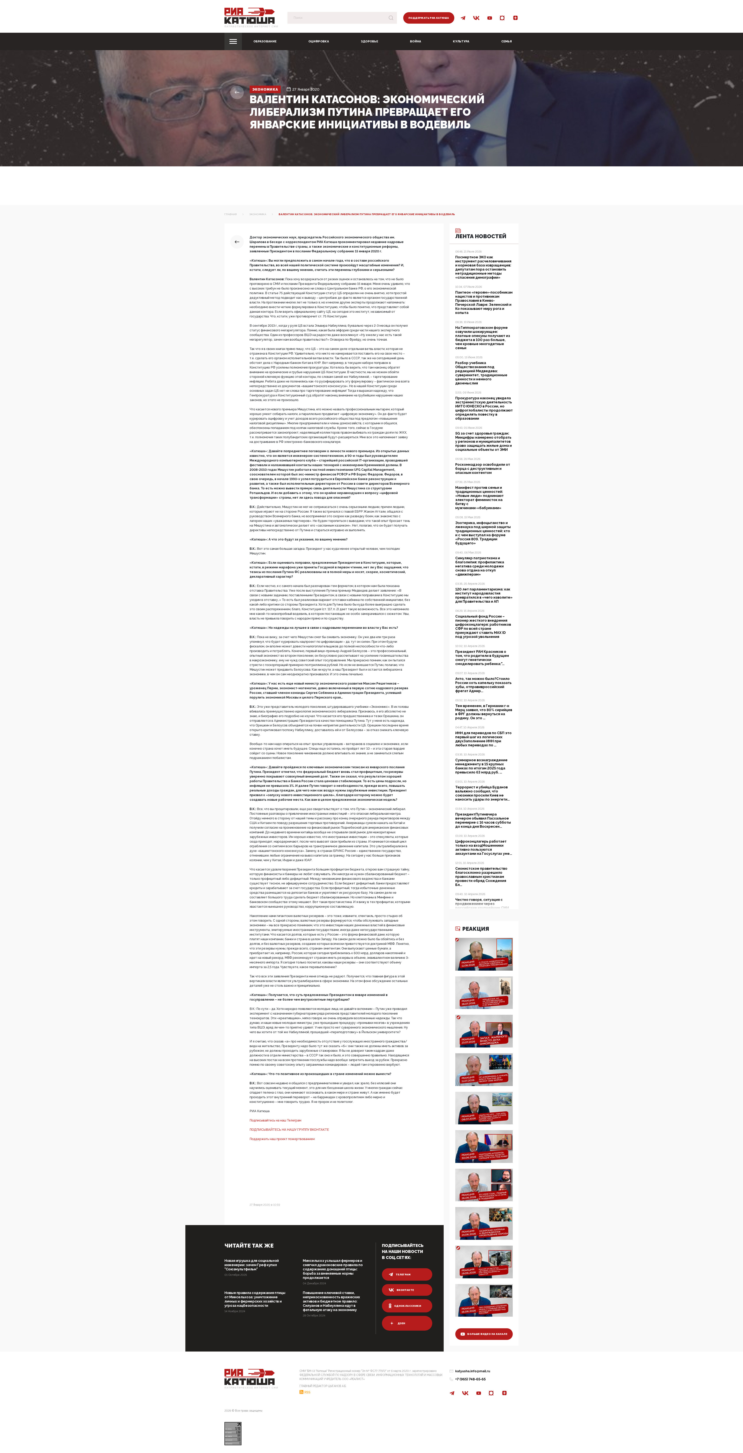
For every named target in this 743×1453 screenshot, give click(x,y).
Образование (264, 41)
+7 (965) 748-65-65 (470, 1379)
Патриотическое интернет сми (251, 26)
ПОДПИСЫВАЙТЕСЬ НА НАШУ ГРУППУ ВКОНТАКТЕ (289, 1130)
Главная (230, 214)
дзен (401, 1323)
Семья (506, 41)
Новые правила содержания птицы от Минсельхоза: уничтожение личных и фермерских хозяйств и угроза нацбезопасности (254, 1299)
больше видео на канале (487, 1334)
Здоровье (369, 41)
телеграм (403, 1274)
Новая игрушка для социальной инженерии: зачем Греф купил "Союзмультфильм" (251, 1265)
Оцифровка (318, 41)
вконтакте (405, 1290)
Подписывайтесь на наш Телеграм (275, 1120)
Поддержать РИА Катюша (428, 17)
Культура (461, 41)
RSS (307, 1392)
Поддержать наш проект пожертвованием (282, 1139)
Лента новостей (480, 236)
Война (415, 41)
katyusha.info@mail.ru (472, 1371)
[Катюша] (249, 15)
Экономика (265, 89)
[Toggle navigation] (233, 41)
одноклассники (407, 1305)
